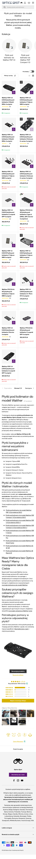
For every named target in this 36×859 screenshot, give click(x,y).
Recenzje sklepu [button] (18, 675)
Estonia (11, 812)
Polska (29, 816)
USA (32, 820)
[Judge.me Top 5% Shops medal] (30, 734)
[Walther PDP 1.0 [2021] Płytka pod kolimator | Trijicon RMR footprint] (9, 241)
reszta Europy (25, 820)
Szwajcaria (5, 820)
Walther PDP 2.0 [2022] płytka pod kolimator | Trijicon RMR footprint (26, 101)
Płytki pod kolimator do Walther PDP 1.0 (9, 57)
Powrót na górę (18, 749)
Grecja (5, 814)
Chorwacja (29, 809)
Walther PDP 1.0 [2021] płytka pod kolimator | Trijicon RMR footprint (26, 254)
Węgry (10, 814)
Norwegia (23, 816)
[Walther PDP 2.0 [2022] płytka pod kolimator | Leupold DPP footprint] (9, 200)
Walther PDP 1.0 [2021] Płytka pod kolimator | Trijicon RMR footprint (8, 254)
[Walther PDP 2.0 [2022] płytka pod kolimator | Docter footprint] (9, 318)
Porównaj (26, 71)
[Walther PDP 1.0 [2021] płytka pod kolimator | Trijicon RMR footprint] (27, 241)
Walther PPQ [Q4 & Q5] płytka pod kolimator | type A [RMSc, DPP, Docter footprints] (26, 214)
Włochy (20, 814)
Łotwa (26, 814)
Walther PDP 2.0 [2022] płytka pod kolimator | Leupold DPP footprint (8, 213)
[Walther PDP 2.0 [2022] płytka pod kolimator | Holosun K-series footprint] (27, 125)
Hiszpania (21, 818)
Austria (5, 809)
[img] (18, 682)
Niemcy (29, 812)
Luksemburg (9, 816)
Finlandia (17, 812)
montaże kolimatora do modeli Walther (15, 585)
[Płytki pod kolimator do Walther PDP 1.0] (9, 46)
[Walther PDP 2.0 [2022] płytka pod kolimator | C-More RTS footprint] (27, 279)
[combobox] (18, 7)
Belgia (11, 809)
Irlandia (15, 814)
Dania (6, 812)
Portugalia (7, 818)
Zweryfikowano (18, 741)
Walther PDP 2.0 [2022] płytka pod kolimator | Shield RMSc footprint (8, 101)
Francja (23, 812)
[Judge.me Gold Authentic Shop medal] (14, 734)
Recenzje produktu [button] (18, 671)
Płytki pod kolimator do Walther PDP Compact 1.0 (25, 58)
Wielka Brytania (15, 820)
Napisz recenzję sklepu (18, 700)
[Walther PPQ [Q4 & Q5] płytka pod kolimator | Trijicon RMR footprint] (9, 279)
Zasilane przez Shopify (18, 850)
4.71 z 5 (22, 681)
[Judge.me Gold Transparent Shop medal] (19, 734)
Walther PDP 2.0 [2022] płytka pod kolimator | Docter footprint (8, 331)
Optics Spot (9, 850)
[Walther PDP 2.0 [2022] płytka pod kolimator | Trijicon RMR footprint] (27, 88)
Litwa (31, 814)
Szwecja (28, 818)
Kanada (22, 809)
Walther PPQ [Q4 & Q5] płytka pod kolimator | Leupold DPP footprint (26, 331)
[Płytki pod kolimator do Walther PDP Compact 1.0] (25, 46)
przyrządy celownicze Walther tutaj (20, 611)
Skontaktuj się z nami (21, 629)
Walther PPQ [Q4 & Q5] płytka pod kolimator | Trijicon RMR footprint (8, 292)
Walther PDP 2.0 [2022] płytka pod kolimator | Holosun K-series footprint (26, 138)
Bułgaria (16, 809)
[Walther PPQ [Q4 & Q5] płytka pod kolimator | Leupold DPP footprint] (27, 318)
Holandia (16, 816)
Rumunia (15, 818)
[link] (7, 388)
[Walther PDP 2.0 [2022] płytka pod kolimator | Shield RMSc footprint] (9, 88)
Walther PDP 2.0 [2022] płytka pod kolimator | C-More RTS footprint (26, 292)
